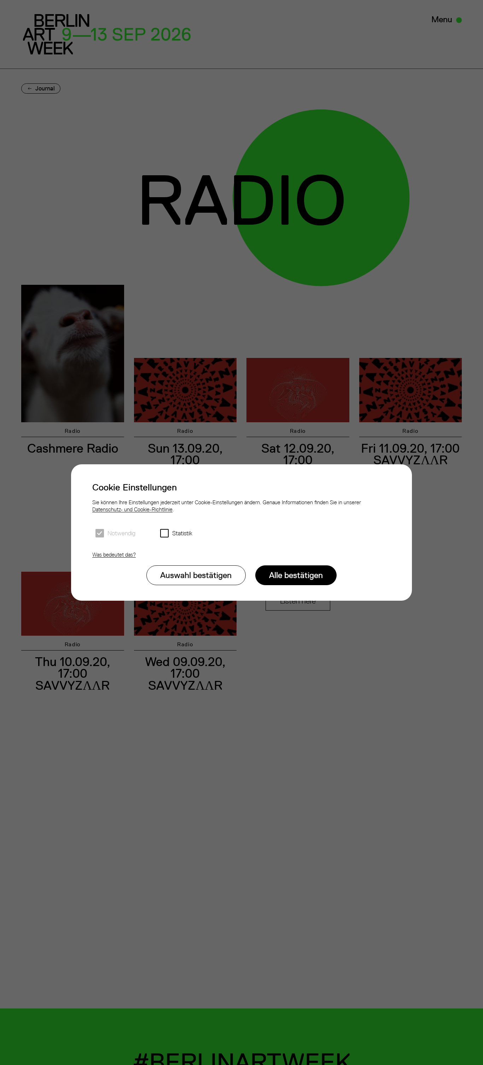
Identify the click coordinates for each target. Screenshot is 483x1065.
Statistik (182, 533)
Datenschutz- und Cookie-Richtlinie (132, 509)
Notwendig (121, 533)
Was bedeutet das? (114, 555)
